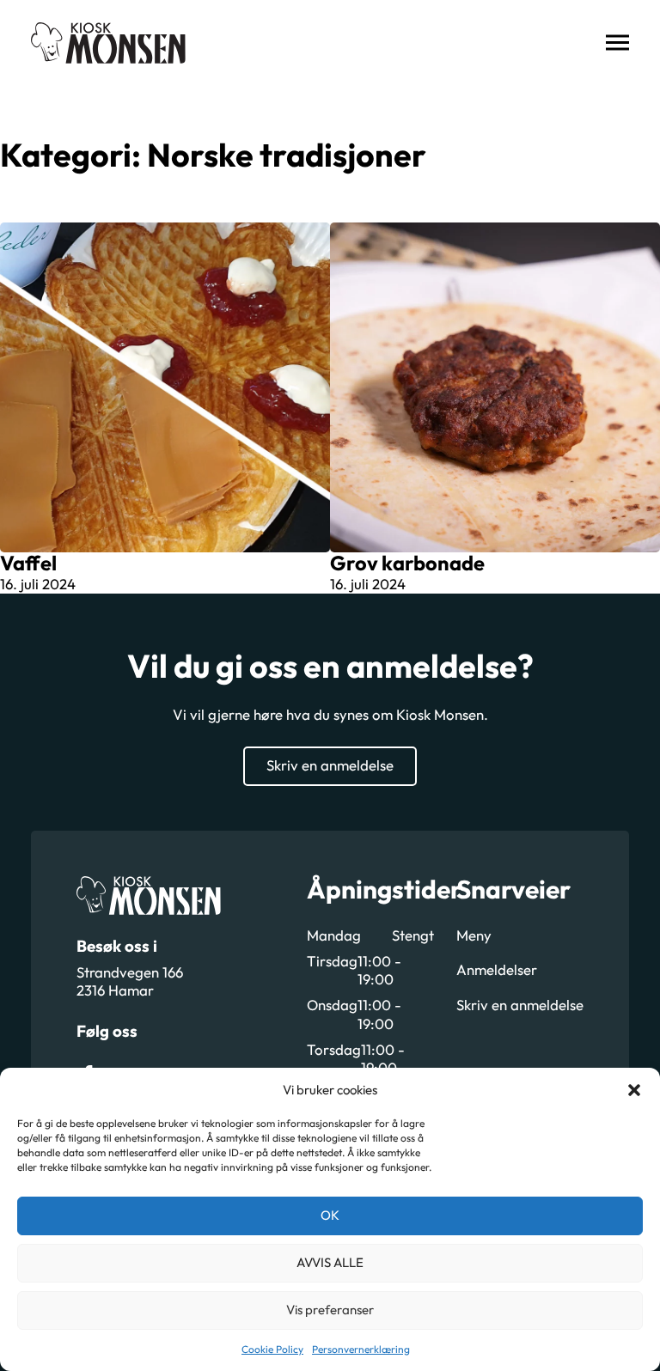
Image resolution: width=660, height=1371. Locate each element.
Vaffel (28, 563)
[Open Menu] (617, 42)
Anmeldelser (496, 969)
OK (330, 1215)
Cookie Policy (272, 1349)
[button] (634, 1090)
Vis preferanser (330, 1309)
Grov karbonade (407, 563)
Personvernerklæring (361, 1349)
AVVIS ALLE (330, 1262)
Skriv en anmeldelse (330, 765)
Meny (474, 935)
